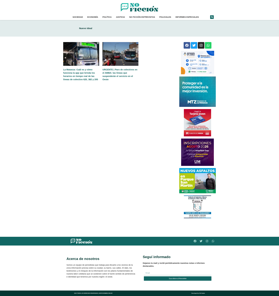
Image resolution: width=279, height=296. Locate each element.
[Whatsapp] (208, 45)
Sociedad (78, 17)
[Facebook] (187, 45)
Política (107, 17)
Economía (92, 17)
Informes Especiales (187, 17)
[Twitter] (194, 45)
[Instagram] (201, 45)
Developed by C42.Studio (198, 293)
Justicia (120, 17)
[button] (212, 17)
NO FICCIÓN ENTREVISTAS (142, 17)
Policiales (165, 17)
